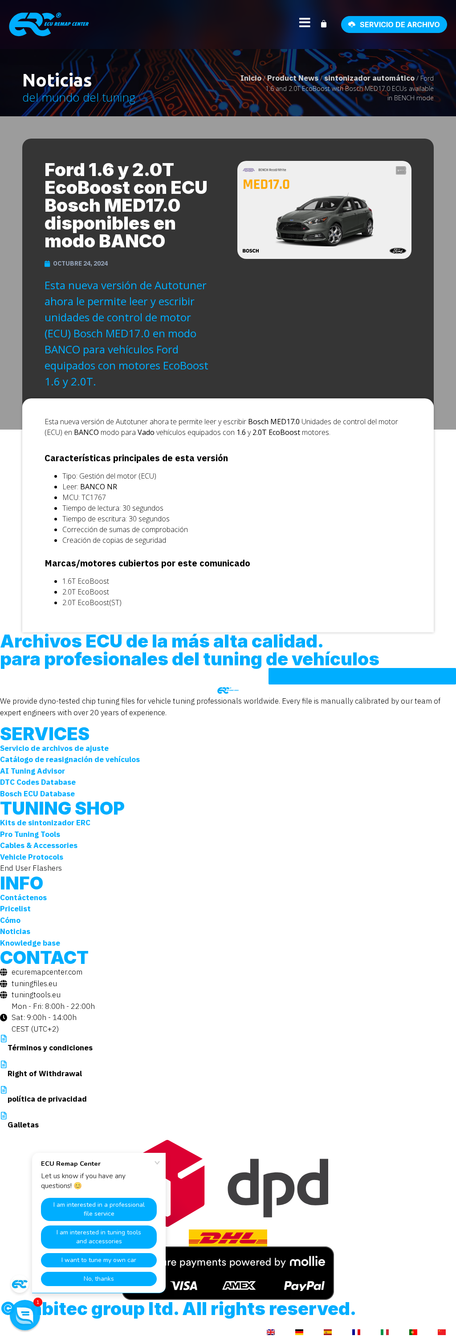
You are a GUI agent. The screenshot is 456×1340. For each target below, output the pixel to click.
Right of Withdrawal (45, 1073)
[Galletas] (4, 1115)
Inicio (250, 78)
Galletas (23, 1125)
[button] (25, 1315)
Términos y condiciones (50, 1048)
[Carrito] (328, 24)
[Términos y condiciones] (4, 1038)
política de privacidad (47, 1099)
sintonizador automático (369, 78)
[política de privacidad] (4, 1090)
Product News (292, 78)
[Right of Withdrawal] (4, 1064)
